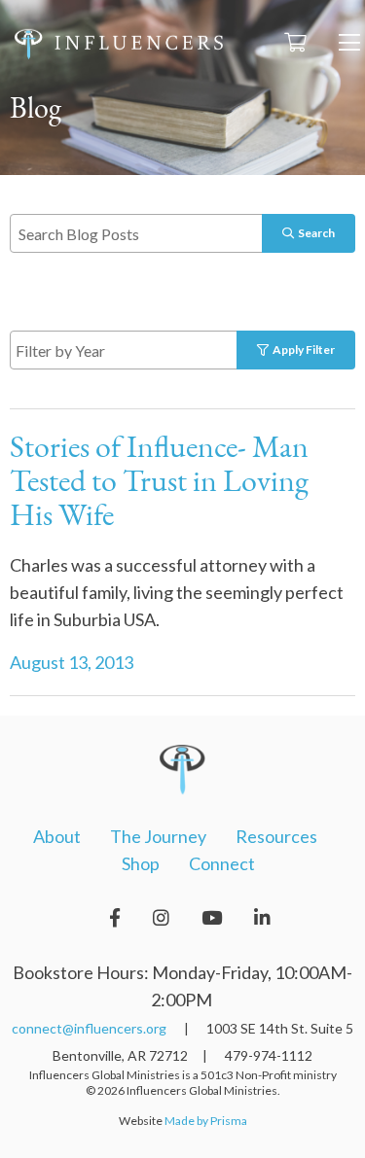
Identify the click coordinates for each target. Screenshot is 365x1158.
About (57, 836)
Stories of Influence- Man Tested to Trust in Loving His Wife (159, 483)
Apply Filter (302, 349)
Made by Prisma (205, 1120)
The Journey (158, 836)
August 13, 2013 (71, 662)
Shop (141, 863)
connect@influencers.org (89, 1028)
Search (314, 233)
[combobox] (143, 350)
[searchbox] (146, 349)
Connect (222, 863)
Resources (276, 836)
